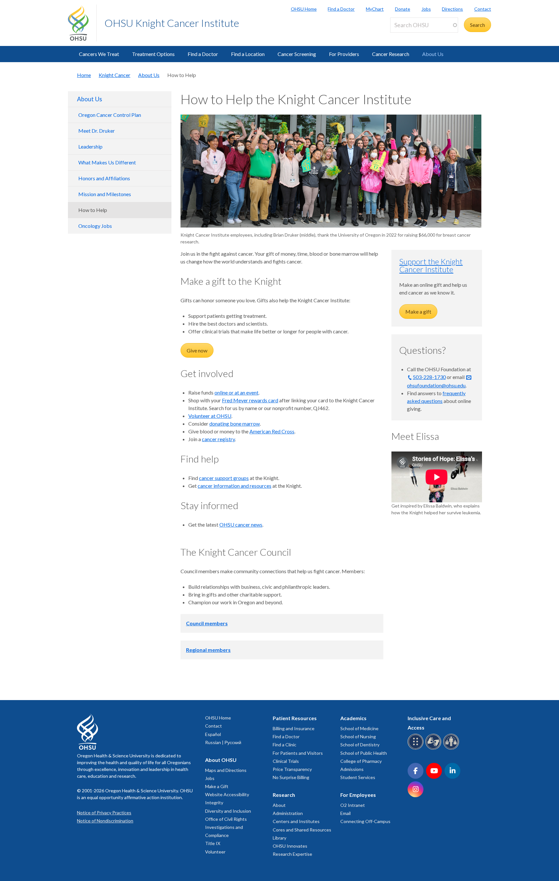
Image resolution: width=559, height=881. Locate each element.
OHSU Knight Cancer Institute (171, 23)
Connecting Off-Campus (365, 821)
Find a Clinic (284, 744)
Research (284, 795)
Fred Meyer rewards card (250, 400)
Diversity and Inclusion (228, 811)
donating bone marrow (234, 423)
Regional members (208, 650)
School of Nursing (358, 736)
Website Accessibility (227, 794)
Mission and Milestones (104, 194)
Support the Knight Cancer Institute (431, 265)
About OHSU (220, 760)
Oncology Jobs (95, 226)
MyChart (375, 9)
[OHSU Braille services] (416, 748)
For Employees (358, 795)
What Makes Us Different (107, 162)
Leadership (90, 146)
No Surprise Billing (291, 777)
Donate (402, 9)
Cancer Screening (297, 54)
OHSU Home (304, 9)
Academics (353, 718)
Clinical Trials (286, 761)
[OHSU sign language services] (434, 748)
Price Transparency (292, 769)
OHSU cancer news (240, 524)
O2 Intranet (352, 805)
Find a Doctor (341, 9)
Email (345, 813)
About (279, 805)
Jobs (426, 9)
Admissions (352, 769)
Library (279, 838)
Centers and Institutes (296, 821)
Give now (197, 350)
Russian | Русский (223, 742)
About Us (433, 54)
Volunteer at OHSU (209, 416)
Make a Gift (216, 786)
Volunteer (215, 851)
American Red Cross (271, 431)
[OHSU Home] (82, 23)
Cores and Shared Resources (302, 829)
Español (213, 734)
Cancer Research (390, 54)
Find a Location (248, 54)
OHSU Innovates (290, 846)
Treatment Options (153, 54)
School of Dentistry (359, 744)
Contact (482, 9)
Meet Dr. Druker (96, 131)
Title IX (212, 843)
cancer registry (218, 439)
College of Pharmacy (361, 761)
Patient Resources (295, 718)
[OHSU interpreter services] (452, 748)
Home (84, 75)
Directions (452, 9)
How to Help (92, 210)
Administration (288, 813)
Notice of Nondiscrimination (105, 820)
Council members (207, 623)
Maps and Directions (226, 770)
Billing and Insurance (293, 728)
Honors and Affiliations (104, 178)
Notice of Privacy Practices (104, 812)
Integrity (214, 802)
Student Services (357, 777)
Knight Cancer (114, 75)
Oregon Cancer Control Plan (109, 115)
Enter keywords (410, 36)
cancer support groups (224, 478)
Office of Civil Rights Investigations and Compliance (226, 827)
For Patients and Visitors (298, 753)
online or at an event (236, 392)
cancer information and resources (234, 486)
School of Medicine (359, 728)
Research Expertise (292, 854)
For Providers (344, 54)
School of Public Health (363, 753)
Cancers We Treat (99, 54)
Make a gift (418, 311)
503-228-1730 (429, 377)
